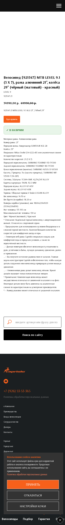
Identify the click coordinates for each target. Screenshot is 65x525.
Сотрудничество (11, 421)
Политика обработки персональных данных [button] (26, 397)
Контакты (8, 432)
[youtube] (6, 381)
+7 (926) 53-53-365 (17, 391)
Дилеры (7, 427)
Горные (7, 441)
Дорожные (8, 451)
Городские (8, 446)
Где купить (11, 119)
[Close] (60, 520)
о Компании (9, 406)
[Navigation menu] (58, 6)
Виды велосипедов (12, 416)
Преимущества (10, 411)
